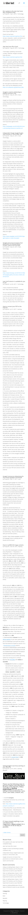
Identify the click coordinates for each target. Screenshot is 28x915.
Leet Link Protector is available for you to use (14, 282)
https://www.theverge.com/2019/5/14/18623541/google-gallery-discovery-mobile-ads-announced (14, 274)
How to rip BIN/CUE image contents (13, 545)
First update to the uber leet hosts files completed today (13, 11)
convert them (15, 757)
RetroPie (5, 770)
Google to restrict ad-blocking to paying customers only (12, 92)
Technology (20, 14)
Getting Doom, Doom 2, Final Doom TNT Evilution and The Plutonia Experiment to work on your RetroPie (13, 869)
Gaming (20, 309)
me (19, 824)
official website (7, 639)
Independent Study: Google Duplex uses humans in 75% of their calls (13, 133)
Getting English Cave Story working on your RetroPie (14, 766)
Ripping (20, 546)
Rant (19, 95)
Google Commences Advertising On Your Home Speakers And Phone (13, 476)
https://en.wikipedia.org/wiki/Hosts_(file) (13, 87)
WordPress (15, 913)
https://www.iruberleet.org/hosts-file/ (12, 36)
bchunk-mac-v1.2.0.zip (9, 645)
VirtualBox (12, 659)
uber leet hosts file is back (10, 46)
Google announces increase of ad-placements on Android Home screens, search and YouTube (13, 244)
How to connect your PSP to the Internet (12, 307)
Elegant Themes (14, 911)
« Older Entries (7, 832)
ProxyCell (6, 14)
